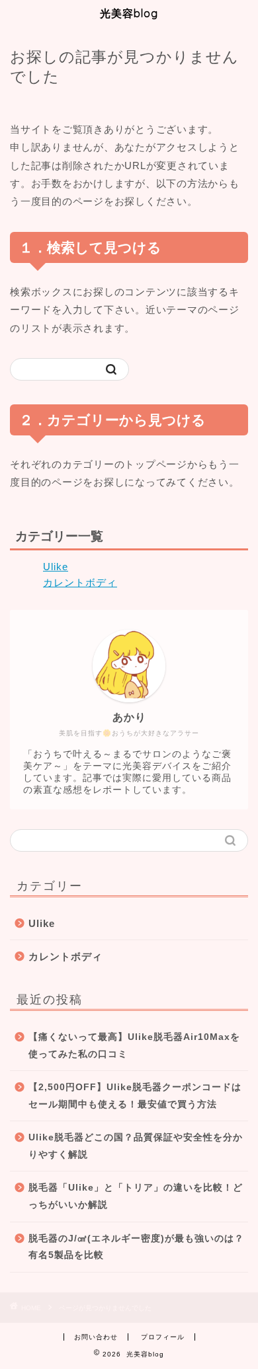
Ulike (55, 566)
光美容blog (129, 13)
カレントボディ (80, 582)
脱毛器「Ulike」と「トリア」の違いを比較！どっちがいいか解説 (135, 1196)
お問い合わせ (96, 1337)
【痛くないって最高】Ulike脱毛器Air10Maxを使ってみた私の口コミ (134, 1045)
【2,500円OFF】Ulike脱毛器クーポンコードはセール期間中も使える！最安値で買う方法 (134, 1095)
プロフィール (163, 1337)
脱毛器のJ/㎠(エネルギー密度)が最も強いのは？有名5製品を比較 (136, 1247)
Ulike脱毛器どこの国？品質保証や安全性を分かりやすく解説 (135, 1146)
